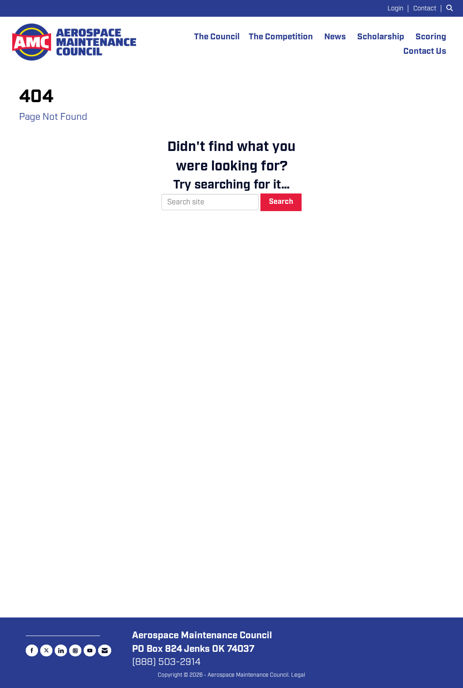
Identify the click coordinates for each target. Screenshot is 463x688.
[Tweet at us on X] (46, 650)
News (335, 36)
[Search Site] (451, 8)
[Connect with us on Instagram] (75, 650)
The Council (217, 36)
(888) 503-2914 (166, 662)
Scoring (431, 36)
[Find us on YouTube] (90, 650)
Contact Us (424, 51)
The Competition (281, 36)
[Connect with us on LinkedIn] (61, 650)
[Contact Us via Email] (104, 650)
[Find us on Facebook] (32, 650)
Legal (298, 675)
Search (281, 202)
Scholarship (380, 36)
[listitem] (399, 8)
